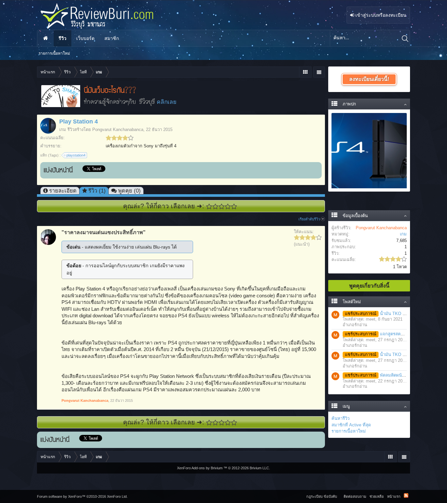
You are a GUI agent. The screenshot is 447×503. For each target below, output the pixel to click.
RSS (406, 495)
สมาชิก (111, 38)
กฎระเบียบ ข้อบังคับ (321, 496)
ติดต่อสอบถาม (355, 496)
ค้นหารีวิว (340, 418)
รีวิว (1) (97, 191)
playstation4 (75, 155)
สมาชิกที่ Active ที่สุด (351, 424)
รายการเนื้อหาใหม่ (348, 431)
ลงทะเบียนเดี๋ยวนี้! (369, 79)
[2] (215, 206)
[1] (209, 206)
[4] (228, 206)
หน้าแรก (45, 38)
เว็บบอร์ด (85, 38)
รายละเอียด (63, 191)
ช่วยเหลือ (376, 496)
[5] (234, 206)
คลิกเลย (166, 102)
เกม (62, 129)
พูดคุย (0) (129, 191)
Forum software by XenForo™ (82, 496)
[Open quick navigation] (305, 72)
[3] (222, 206)
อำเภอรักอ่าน (355, 324)
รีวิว (62, 38)
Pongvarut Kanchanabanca (117, 129)
